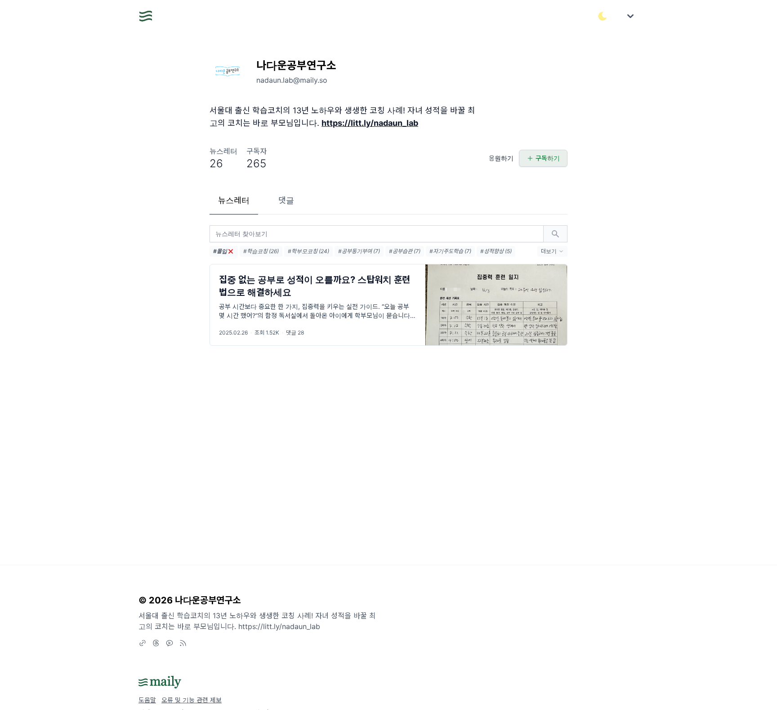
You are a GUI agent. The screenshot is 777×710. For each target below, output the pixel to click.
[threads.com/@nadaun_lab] (156, 643)
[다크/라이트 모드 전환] (602, 16)
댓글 (286, 200)
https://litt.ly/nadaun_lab (370, 123)
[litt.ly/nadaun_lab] (142, 643)
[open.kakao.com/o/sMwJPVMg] (169, 643)
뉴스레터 (234, 200)
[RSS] (183, 643)
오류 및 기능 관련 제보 (191, 700)
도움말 (147, 700)
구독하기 (548, 158)
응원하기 (501, 158)
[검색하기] (555, 233)
